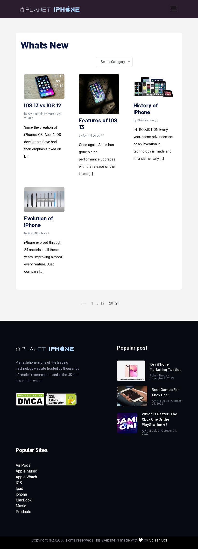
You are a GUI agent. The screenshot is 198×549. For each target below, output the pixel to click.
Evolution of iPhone (38, 221)
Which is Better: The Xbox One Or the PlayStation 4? (159, 419)
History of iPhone (146, 108)
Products (23, 511)
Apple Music (26, 471)
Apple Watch (26, 477)
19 (102, 303)
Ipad (19, 488)
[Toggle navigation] (173, 9)
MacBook (24, 500)
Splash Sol (158, 540)
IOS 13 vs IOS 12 (42, 105)
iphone (21, 494)
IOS (19, 482)
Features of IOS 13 (98, 123)
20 (111, 303)
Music (21, 506)
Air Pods (23, 465)
